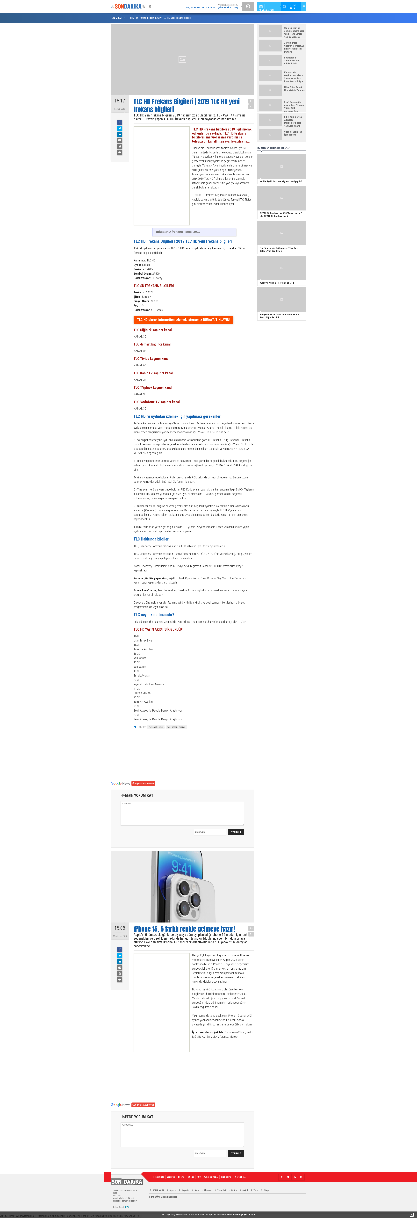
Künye (181, 1177)
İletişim (190, 1177)
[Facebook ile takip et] (281, 1177)
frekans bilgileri (156, 727)
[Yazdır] (119, 146)
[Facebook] (119, 122)
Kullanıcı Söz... (211, 1177)
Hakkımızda (158, 1177)
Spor (196, 1190)
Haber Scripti (118, 1207)
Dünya (266, 1190)
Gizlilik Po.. (226, 1177)
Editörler (171, 1177)
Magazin (185, 1190)
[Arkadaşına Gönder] (119, 140)
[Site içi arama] (301, 1177)
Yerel (255, 1190)
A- (251, 106)
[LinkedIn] (119, 134)
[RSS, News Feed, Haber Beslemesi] (294, 1177)
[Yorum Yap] (119, 152)
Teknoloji (221, 1190)
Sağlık (245, 1190)
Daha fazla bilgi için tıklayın (241, 1214)
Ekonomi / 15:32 (199, 6)
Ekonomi (208, 1190)
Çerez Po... (240, 1177)
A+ (251, 101)
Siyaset (172, 1190)
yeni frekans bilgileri (176, 727)
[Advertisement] (158, 176)
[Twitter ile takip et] (288, 1177)
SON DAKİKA (158, 1190)
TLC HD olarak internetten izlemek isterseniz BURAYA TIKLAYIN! (183, 319)
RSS (199, 1177)
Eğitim (234, 1190)
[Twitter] (119, 128)
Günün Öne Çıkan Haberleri (163, 1196)
